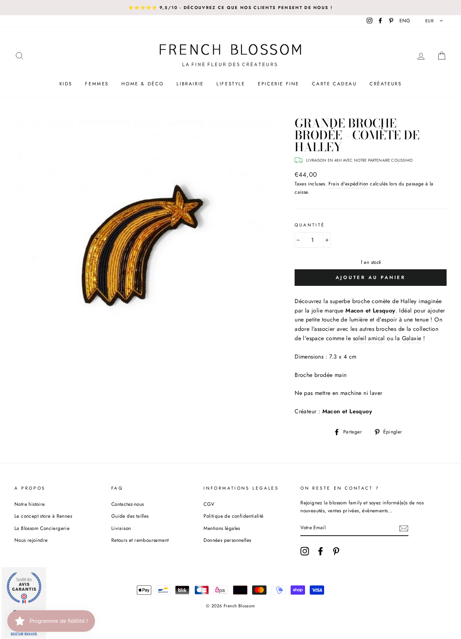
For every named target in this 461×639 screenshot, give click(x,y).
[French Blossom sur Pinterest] (336, 551)
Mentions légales (221, 528)
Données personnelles (227, 540)
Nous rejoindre (31, 540)
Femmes (97, 83)
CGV (208, 504)
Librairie (189, 83)
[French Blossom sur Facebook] (320, 551)
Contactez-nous (127, 504)
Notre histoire (29, 504)
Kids (65, 83)
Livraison (121, 528)
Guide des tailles (130, 515)
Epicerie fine (278, 83)
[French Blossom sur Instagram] (304, 551)
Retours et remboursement (140, 540)
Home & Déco (142, 83)
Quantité (310, 225)
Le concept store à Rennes (43, 515)
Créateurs (386, 83)
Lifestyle (230, 83)
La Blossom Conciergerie (42, 528)
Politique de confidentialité (233, 515)
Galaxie (411, 338)
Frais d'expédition (348, 183)
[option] (230, 8)
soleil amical (369, 338)
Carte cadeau (334, 83)
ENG (404, 20)
